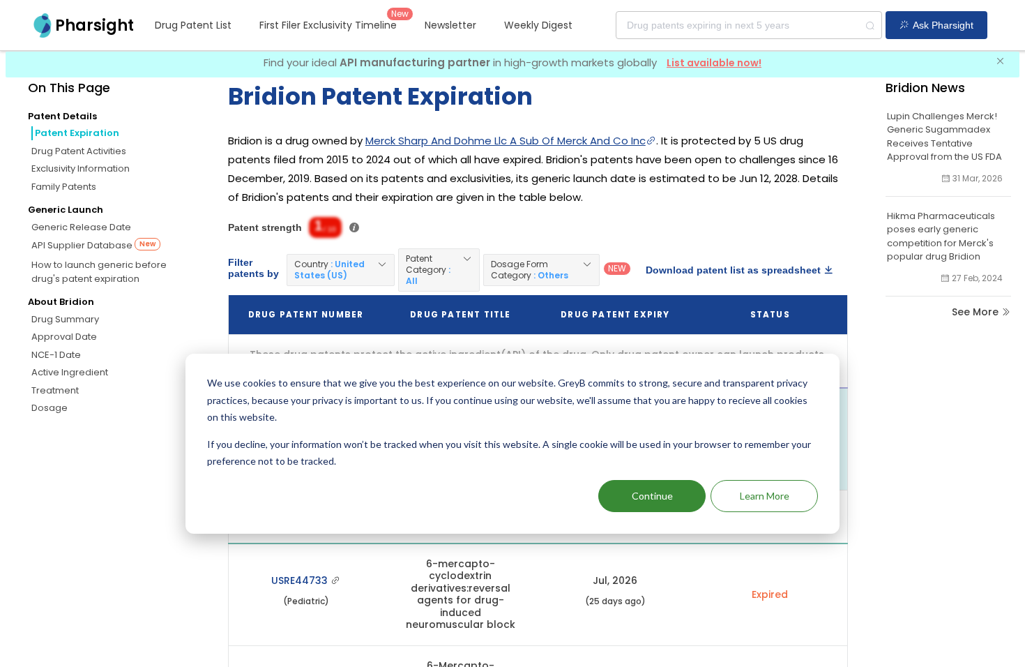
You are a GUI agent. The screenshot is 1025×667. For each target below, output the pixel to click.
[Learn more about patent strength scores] (354, 227)
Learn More (764, 496)
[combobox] (749, 25)
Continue (652, 496)
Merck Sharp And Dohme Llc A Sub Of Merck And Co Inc (505, 140)
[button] (341, 270)
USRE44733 (301, 580)
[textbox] (749, 25)
